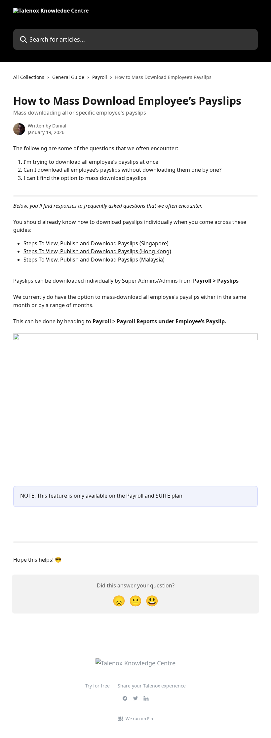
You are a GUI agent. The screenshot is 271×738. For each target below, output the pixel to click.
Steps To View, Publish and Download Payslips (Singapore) (96, 243)
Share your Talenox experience (152, 686)
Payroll (99, 77)
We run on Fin (139, 718)
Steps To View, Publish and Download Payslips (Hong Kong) (97, 251)
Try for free (97, 686)
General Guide (68, 77)
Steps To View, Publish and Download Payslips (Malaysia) (94, 259)
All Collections (28, 77)
